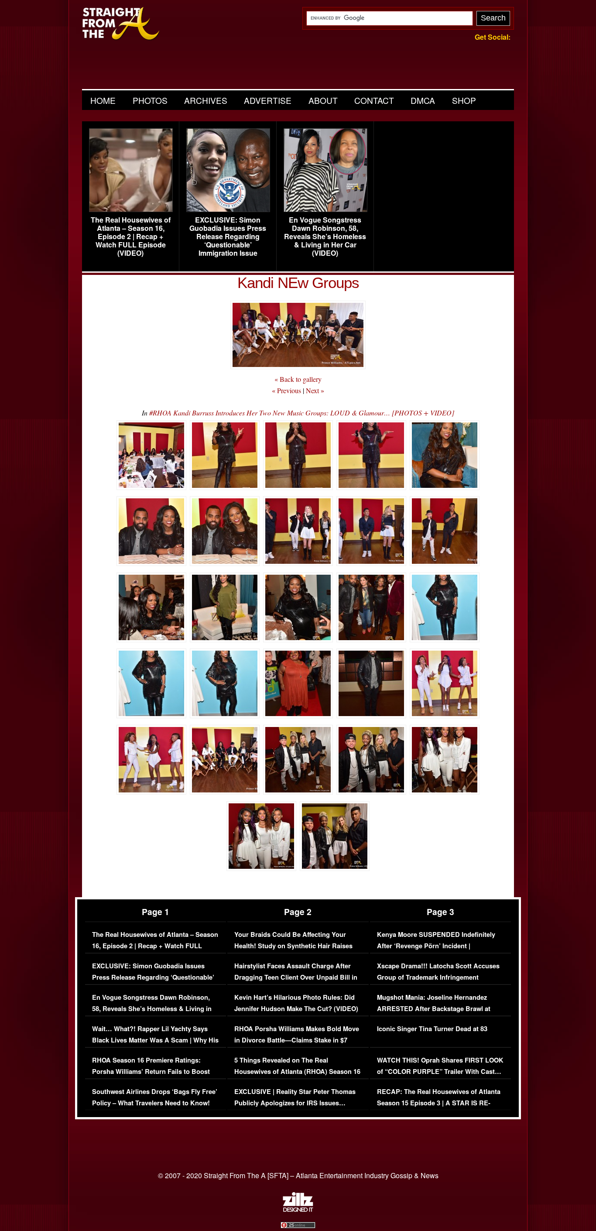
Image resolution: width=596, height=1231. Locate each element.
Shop (464, 100)
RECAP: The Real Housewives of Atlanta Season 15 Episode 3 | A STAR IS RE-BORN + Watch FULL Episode (438, 1102)
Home (103, 100)
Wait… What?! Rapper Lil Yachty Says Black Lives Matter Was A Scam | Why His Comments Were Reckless (155, 1040)
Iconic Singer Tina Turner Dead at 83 (432, 1028)
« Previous (286, 390)
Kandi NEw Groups (298, 282)
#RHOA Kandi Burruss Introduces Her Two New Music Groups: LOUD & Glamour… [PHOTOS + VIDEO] (301, 412)
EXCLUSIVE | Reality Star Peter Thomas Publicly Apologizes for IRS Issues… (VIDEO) (295, 1102)
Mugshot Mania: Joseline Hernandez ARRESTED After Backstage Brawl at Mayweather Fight (433, 1008)
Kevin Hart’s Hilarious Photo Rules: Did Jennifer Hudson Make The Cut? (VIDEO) (296, 1003)
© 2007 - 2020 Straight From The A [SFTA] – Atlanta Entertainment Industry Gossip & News (298, 1175)
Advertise (267, 100)
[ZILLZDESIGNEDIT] (298, 1210)
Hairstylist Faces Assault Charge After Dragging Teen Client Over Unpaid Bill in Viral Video (295, 977)
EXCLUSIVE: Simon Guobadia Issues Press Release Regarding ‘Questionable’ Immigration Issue (227, 236)
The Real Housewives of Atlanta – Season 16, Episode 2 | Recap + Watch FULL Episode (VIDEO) (131, 236)
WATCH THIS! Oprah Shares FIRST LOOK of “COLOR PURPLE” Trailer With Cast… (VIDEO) (440, 1071)
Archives (205, 100)
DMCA (423, 100)
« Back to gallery (298, 379)
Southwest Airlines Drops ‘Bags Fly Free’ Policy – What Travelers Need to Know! (154, 1097)
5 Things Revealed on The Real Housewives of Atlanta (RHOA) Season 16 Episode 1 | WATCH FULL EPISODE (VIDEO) (297, 1077)
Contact (374, 100)
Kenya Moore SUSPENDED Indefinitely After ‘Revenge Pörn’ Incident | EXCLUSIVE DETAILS (436, 945)
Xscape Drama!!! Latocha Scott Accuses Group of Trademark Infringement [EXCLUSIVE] (438, 977)
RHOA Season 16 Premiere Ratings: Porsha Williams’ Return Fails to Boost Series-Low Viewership (151, 1071)
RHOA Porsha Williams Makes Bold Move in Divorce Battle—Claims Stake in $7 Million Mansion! (296, 1040)
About (323, 100)
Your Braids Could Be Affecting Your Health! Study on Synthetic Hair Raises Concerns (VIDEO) (293, 945)
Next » (315, 390)
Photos (150, 100)
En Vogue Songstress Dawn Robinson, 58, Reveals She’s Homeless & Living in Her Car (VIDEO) (325, 236)
